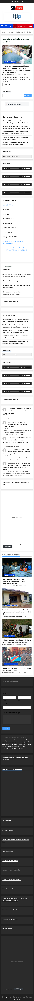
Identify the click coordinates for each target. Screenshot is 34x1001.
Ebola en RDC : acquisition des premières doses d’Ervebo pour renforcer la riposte (13, 582)
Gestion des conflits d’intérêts (11, 879)
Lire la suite (8, 85)
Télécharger (8, 546)
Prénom (5, 700)
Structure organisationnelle (11, 870)
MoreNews (26, 997)
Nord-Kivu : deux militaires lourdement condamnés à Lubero (16, 669)
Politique (13, 61)
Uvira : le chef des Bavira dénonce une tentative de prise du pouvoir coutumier (17, 440)
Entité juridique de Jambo (10, 860)
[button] (2, 26)
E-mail (5, 704)
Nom (19, 700)
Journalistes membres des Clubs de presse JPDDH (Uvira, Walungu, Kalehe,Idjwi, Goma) (16, 249)
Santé (12, 575)
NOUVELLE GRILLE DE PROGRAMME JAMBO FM (14, 544)
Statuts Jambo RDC (7, 989)
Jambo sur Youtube (25, 26)
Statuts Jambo (7, 929)
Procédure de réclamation (10, 910)
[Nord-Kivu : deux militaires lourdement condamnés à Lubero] (17, 656)
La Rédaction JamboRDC (9, 74)
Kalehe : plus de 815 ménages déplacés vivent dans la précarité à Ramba (16, 641)
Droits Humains (8, 605)
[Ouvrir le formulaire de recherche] (10, 26)
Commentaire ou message (11, 713)
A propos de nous (8, 830)
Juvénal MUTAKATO (8, 205)
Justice (16, 605)
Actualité (7, 61)
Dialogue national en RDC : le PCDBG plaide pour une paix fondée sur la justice (16, 465)
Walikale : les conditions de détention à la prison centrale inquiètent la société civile (16, 612)
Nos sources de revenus (9, 919)
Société (13, 635)
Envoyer (6, 728)
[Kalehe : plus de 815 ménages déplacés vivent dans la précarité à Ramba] (17, 628)
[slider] (28, 168)
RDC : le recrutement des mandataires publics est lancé (17, 411)
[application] (17, 168)
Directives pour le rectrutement (12, 889)
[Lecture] (4, 168)
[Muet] (25, 168)
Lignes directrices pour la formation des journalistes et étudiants (14, 899)
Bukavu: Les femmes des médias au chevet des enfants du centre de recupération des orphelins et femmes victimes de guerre (17, 54)
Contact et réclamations (10, 681)
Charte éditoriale (7, 851)
